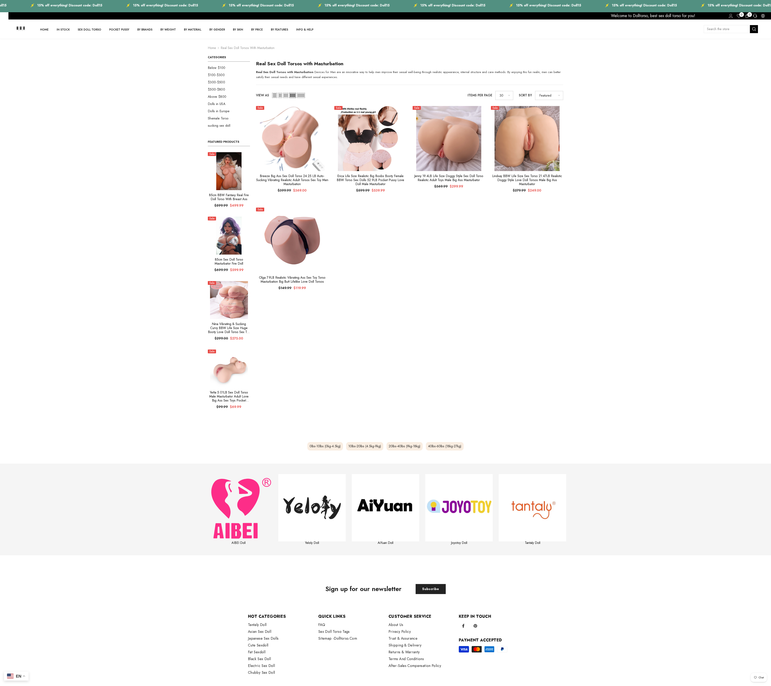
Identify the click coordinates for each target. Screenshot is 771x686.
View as (262, 95)
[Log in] (731, 16)
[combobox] (727, 29)
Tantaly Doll (532, 542)
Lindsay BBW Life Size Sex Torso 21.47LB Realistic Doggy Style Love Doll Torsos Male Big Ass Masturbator (527, 180)
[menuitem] (229, 67)
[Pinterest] (475, 625)
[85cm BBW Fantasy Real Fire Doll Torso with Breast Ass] (229, 171)
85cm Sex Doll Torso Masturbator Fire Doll (229, 262)
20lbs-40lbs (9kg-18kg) (404, 446)
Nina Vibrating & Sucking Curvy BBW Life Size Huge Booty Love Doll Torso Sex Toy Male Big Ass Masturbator (229, 328)
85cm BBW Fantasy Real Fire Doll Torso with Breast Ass (229, 197)
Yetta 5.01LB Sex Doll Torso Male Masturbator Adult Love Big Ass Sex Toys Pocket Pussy (229, 396)
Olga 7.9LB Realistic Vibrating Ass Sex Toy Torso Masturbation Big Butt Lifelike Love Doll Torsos (292, 280)
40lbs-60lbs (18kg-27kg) (444, 446)
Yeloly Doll (312, 542)
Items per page (480, 95)
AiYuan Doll (385, 542)
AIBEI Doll (239, 542)
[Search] (731, 29)
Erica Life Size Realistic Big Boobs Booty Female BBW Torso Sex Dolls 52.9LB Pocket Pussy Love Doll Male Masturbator (370, 180)
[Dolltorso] (238, 507)
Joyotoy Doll (459, 542)
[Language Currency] (763, 16)
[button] (274, 95)
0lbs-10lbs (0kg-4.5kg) (325, 446)
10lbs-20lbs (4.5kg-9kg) (364, 446)
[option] (238, 509)
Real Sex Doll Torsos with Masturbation (247, 48)
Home (212, 48)
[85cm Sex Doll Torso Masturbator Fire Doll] (229, 236)
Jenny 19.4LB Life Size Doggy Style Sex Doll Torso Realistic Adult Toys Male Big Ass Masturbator (448, 178)
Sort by (525, 95)
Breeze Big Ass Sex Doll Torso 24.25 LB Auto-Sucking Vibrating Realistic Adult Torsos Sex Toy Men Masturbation (292, 180)
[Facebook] (463, 625)
